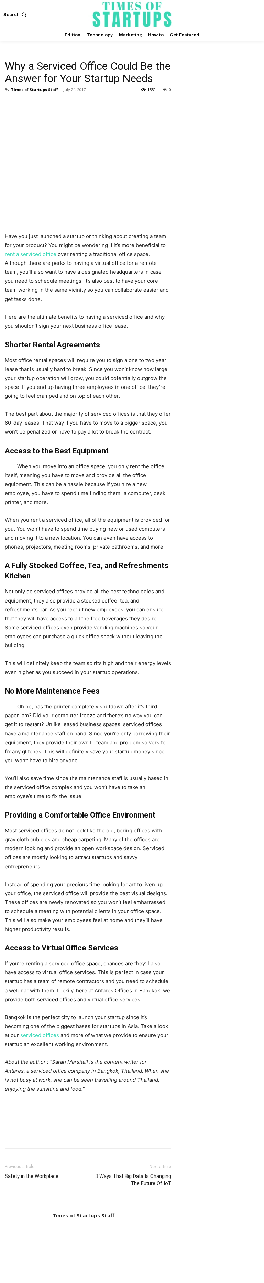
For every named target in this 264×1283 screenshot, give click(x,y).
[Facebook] (12, 105)
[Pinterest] (43, 105)
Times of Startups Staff (34, 89)
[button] (15, 14)
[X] (27, 105)
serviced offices (39, 1035)
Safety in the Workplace (31, 1176)
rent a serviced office (30, 254)
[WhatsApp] (59, 105)
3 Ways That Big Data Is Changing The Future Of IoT (133, 1179)
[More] (75, 105)
